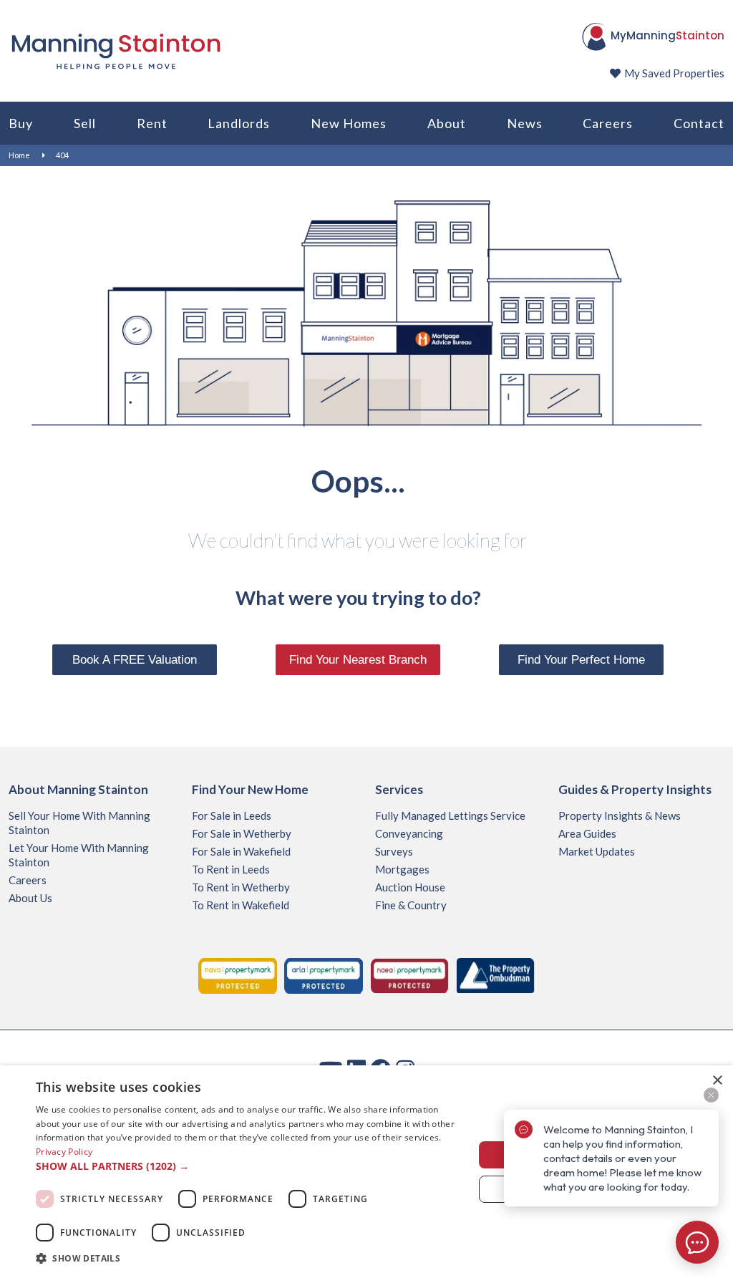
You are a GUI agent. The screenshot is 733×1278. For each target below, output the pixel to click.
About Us (30, 897)
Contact (699, 123)
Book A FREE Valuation (134, 660)
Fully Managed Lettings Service (450, 815)
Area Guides (587, 833)
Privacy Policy (64, 1152)
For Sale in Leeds (231, 815)
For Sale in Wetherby (241, 833)
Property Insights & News (619, 815)
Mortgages (402, 869)
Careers (608, 123)
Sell (85, 123)
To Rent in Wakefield (240, 905)
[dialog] (366, 1171)
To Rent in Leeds (231, 869)
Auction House (410, 887)
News (525, 123)
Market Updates (596, 851)
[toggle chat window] (697, 1242)
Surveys (394, 851)
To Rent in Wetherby (241, 887)
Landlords (239, 123)
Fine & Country (411, 905)
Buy (21, 123)
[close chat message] (711, 1095)
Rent (152, 123)
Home (19, 155)
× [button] (717, 1080)
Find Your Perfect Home (581, 660)
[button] (248, 1166)
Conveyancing (409, 833)
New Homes (349, 123)
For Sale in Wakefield (241, 851)
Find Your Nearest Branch (358, 660)
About (446, 123)
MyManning (667, 35)
